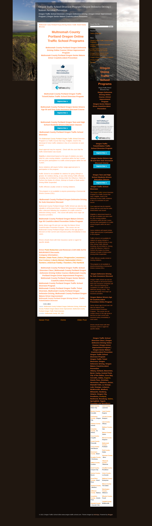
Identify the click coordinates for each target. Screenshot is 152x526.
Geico (60, 258)
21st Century (44, 260)
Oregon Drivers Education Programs (101, 57)
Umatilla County (107, 468)
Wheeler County (107, 496)
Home (63, 320)
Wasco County (106, 484)
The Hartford (78, 263)
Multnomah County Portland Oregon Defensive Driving (61, 306)
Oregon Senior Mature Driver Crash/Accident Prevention (99, 54)
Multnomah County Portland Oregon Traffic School (60, 138)
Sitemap (92, 62)
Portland (102, 396)
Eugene (107, 378)
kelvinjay (96, 514)
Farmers (42, 263)
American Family (55, 263)
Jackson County (96, 485)
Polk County (106, 450)
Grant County (95, 468)
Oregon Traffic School (100, 192)
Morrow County (106, 437)
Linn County (106, 422)
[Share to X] (47, 304)
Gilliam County (95, 462)
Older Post (82, 320)
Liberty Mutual (58, 260)
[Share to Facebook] (48, 304)
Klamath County (96, 503)
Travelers (67, 263)
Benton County (95, 411)
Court (41, 149)
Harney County (95, 473)
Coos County (95, 436)
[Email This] (44, 304)
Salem (110, 399)
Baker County (95, 406)
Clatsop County (95, 423)
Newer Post (44, 320)
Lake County (106, 406)
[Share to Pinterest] (50, 304)
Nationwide (70, 260)
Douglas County (96, 457)
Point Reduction (52, 250)
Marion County (106, 432)
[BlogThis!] (45, 304)
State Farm (51, 258)
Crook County (95, 441)
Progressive (69, 258)
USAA (78, 260)
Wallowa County (107, 478)
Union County (106, 473)
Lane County (106, 411)
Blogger (110, 514)
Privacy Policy (94, 60)
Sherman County (107, 455)
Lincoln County (106, 416)
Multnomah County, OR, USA (54, 313)
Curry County (95, 446)
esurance (80, 258)
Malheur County (107, 427)
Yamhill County (106, 501)
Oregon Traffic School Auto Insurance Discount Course (98, 49)
